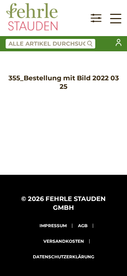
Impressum (53, 225)
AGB (82, 225)
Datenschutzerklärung (63, 256)
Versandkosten (63, 241)
